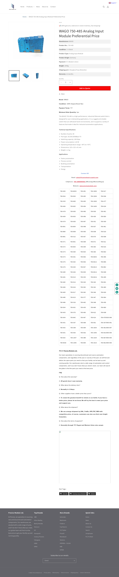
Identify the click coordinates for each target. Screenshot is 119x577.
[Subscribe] (74, 560)
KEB (61, 546)
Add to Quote (84, 88)
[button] (30, 7)
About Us (88, 523)
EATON (62, 550)
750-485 (65, 494)
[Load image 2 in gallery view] (25, 75)
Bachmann (63, 520)
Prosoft (62, 533)
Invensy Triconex (39, 537)
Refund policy (56, 572)
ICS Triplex (63, 530)
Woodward (63, 537)
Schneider (63, 517)
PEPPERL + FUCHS (65, 543)
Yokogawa (37, 540)
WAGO (93, 494)
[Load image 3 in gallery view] (37, 75)
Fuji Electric (63, 527)
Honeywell (37, 533)
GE (35, 530)
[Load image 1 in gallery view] (14, 75)
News (87, 520)
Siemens (62, 540)
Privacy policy (47, 572)
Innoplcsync (89, 533)
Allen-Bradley (38, 520)
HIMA (35, 543)
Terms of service (65, 572)
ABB (35, 517)
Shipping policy (74, 572)
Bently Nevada (38, 523)
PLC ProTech (89, 537)
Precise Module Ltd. (37, 572)
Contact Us (89, 527)
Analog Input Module (79, 494)
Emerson (36, 527)
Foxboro (62, 523)
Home (24, 17)
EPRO (35, 546)
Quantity (61, 78)
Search (88, 530)
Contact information (85, 572)
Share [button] (63, 94)
